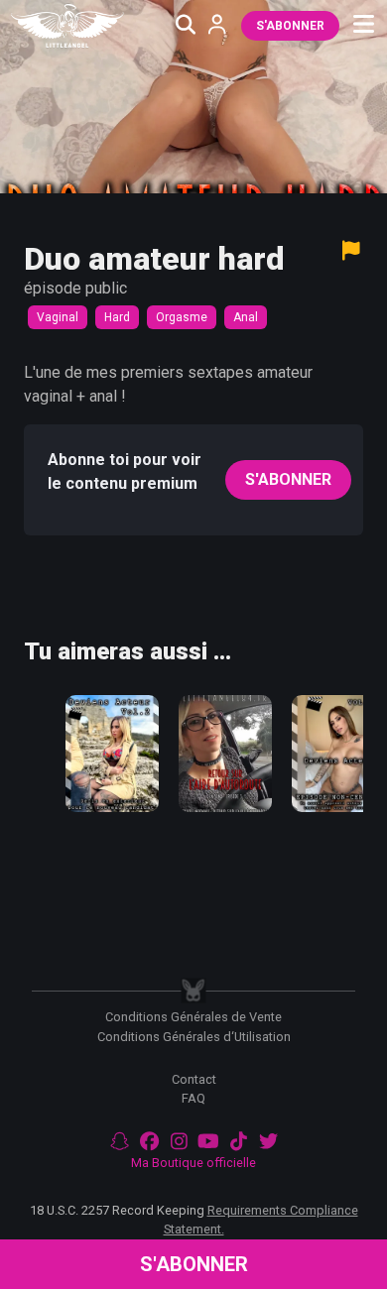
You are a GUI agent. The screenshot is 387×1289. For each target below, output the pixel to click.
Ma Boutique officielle (193, 1162)
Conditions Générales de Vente (193, 1016)
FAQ (193, 1098)
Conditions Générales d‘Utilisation (194, 1036)
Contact (194, 1079)
